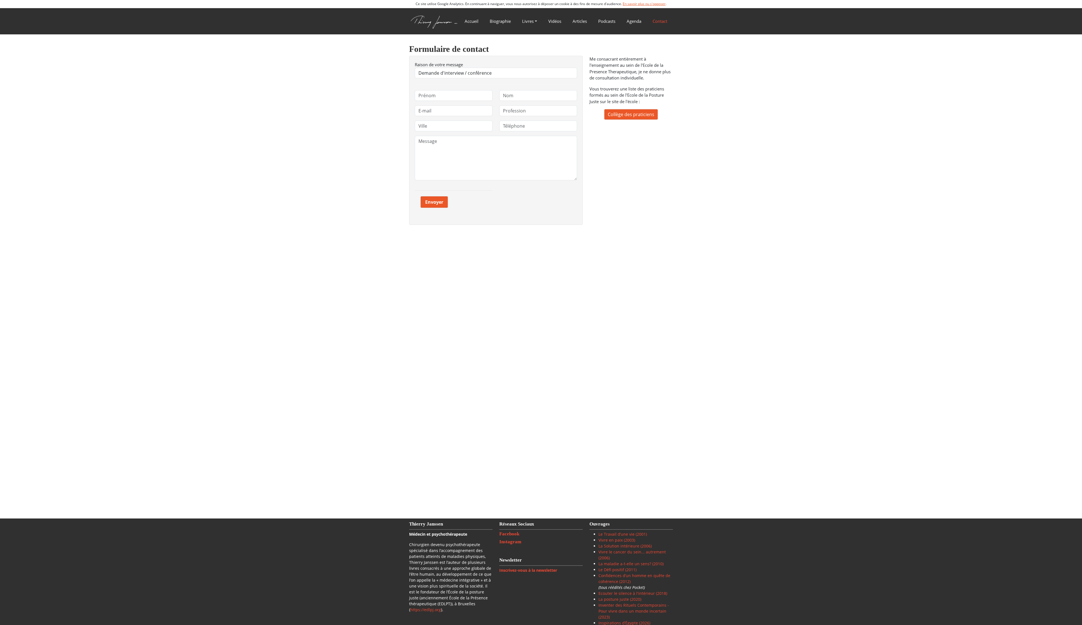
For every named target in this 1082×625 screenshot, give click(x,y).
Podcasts (606, 21)
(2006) (645, 546)
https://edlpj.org (425, 609)
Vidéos (554, 21)
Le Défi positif (611, 569)
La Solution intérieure (618, 546)
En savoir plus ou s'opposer (644, 3)
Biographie (500, 21)
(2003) (629, 540)
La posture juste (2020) (619, 599)
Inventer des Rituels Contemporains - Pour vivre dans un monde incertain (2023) (633, 611)
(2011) (631, 569)
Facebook (509, 534)
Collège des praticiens (631, 114)
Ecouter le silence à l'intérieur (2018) (632, 593)
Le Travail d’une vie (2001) (622, 534)
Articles (580, 21)
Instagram (510, 541)
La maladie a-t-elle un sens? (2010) (631, 563)
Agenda (634, 21)
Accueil (471, 21)
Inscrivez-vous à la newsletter (528, 570)
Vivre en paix (610, 540)
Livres (528, 21)
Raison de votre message (439, 64)
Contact (660, 21)
